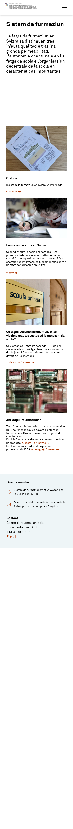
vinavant (11, 191)
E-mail (11, 536)
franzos (25, 362)
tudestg (11, 362)
